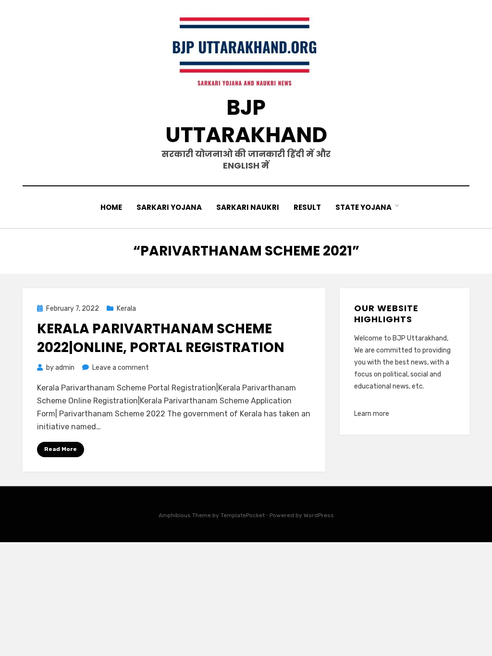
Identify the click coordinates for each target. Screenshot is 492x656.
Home (111, 207)
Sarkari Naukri (247, 207)
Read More (60, 449)
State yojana (363, 207)
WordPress (319, 515)
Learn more (371, 414)
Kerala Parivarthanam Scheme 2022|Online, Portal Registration (160, 338)
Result (307, 207)
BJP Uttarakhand (246, 121)
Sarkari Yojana (169, 207)
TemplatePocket (243, 515)
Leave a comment (120, 368)
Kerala (126, 308)
